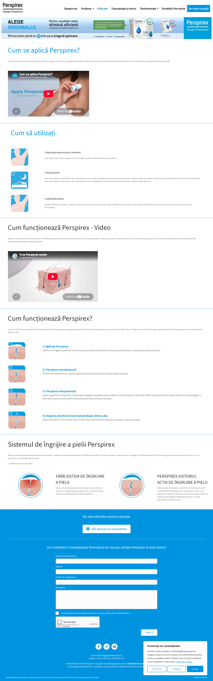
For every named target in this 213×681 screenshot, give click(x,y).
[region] (175, 658)
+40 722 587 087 (103, 658)
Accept (195, 669)
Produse (86, 8)
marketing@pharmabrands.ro (109, 655)
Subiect (59, 566)
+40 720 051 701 (117, 658)
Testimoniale (148, 8)
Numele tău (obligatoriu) (66, 556)
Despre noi (70, 8)
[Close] (204, 643)
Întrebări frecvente (173, 8)
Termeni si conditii (92, 677)
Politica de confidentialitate (59, 677)
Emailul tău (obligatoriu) (66, 577)
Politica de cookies (184, 661)
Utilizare (102, 8)
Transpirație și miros (123, 8)
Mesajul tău (60, 587)
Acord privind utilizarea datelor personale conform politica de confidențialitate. (95, 613)
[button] (93, 8)
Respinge (177, 669)
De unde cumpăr (199, 8)
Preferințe (156, 669)
